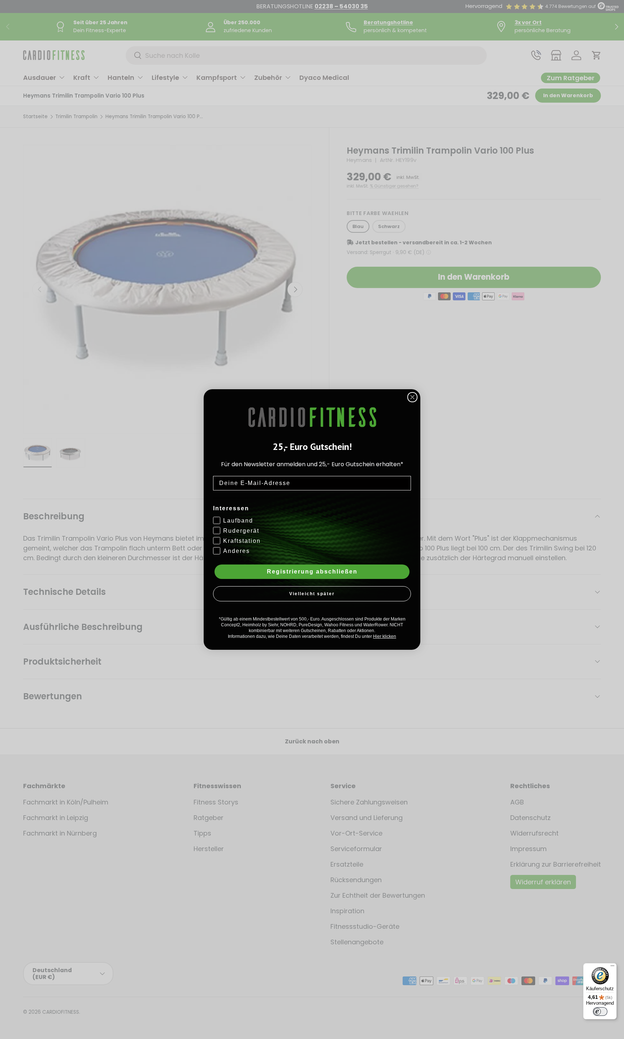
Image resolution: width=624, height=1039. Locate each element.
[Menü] (612, 967)
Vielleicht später (312, 593)
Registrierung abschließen (312, 571)
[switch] (600, 1011)
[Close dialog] (412, 397)
